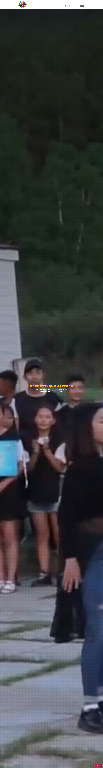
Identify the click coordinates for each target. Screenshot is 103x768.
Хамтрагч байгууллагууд (58, 5)
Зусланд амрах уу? (41, 5)
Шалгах (82, 5)
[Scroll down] (51, 762)
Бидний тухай (32, 5)
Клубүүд (49, 5)
